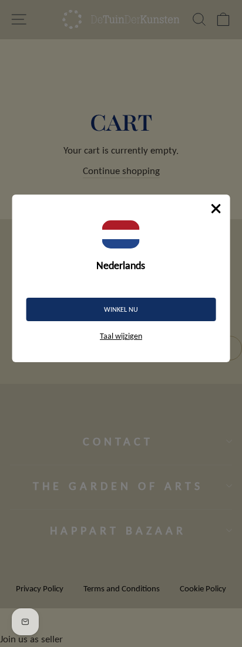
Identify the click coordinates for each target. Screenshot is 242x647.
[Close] (215, 209)
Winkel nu (121, 309)
